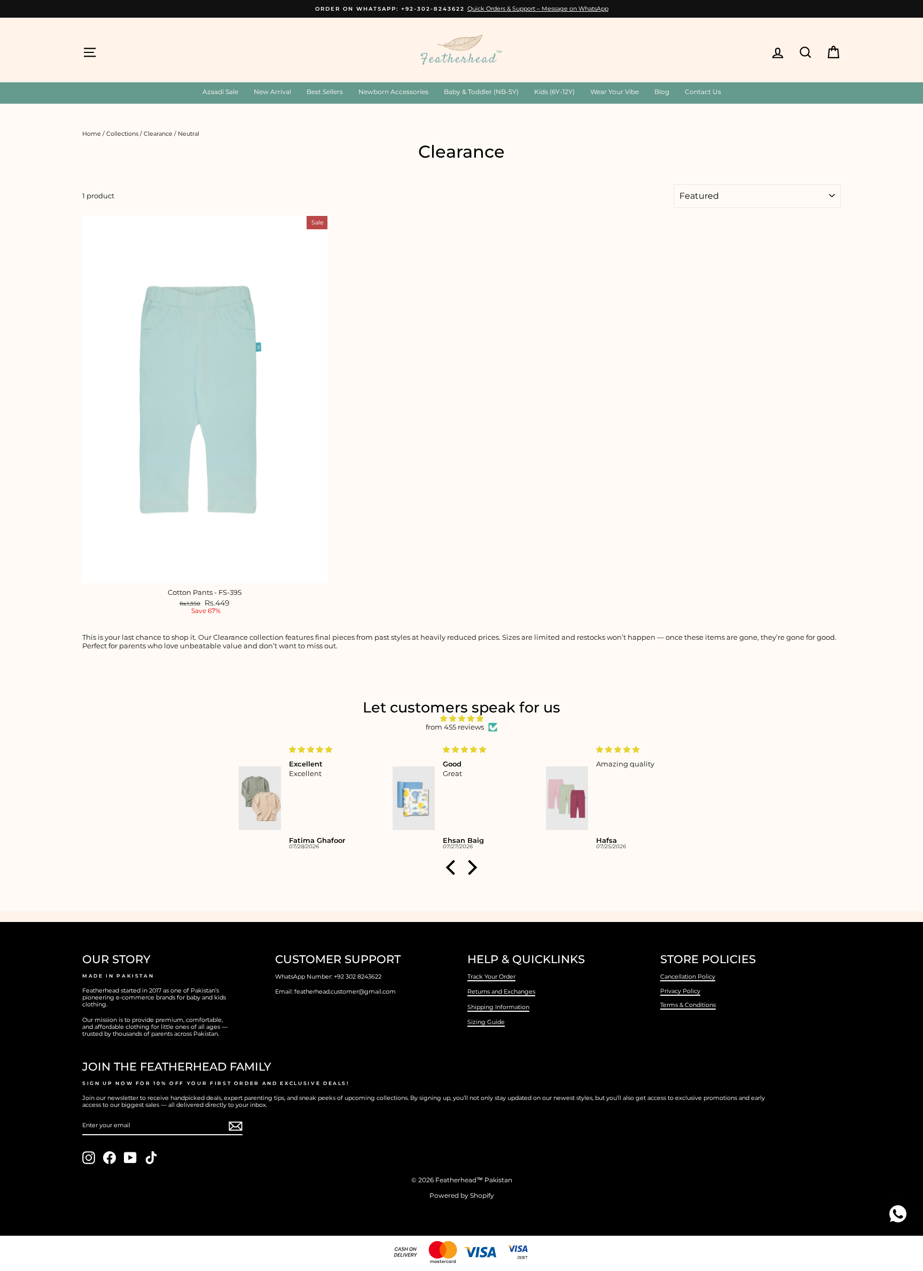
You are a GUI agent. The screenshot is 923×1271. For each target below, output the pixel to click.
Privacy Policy (680, 991)
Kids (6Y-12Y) (554, 92)
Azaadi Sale (220, 92)
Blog (661, 92)
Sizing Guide (486, 1022)
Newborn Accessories (393, 92)
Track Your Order (491, 976)
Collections (122, 133)
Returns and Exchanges (501, 991)
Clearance (158, 133)
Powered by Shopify (461, 1195)
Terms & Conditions (688, 1005)
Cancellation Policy (687, 976)
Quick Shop (205, 572)
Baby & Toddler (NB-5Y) (481, 92)
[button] (453, 867)
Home (91, 133)
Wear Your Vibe (614, 92)
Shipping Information (498, 1007)
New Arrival (272, 92)
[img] (461, 719)
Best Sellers (325, 92)
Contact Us (703, 92)
